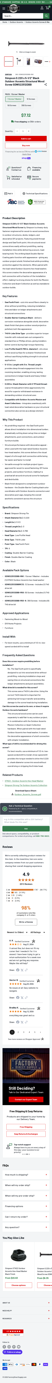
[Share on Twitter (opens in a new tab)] (22, 970)
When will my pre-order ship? (19, 1195)
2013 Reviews (33, 884)
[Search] (46, 16)
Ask (26, 829)
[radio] (26, 890)
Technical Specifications (37, 193)
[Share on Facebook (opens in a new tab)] (17, 970)
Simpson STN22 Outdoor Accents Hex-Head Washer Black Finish (16, 1271)
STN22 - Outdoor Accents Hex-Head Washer (24, 781)
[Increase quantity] (29, 131)
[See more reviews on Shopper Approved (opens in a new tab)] (26, 970)
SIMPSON (8, 74)
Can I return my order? (16, 1216)
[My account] (42, 8)
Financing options (14, 1206)
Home (5, 22)
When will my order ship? (17, 1185)
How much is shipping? (16, 1174)
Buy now (26, 145)
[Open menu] (4, 9)
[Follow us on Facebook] (4, 1347)
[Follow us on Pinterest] (14, 1347)
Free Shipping (26, 1127)
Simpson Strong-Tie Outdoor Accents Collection (26, 785)
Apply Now (26, 154)
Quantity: (9, 131)
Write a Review (26, 922)
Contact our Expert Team (26, 1099)
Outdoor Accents (16, 22)
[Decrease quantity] (17, 131)
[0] (47, 8)
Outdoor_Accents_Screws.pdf (28, 794)
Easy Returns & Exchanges (26, 1134)
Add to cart (26, 138)
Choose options (19, 1285)
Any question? (12, 1227)
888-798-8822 (42, 836)
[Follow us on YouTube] (18, 1347)
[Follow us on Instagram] (9, 1347)
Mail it (10, 193)
